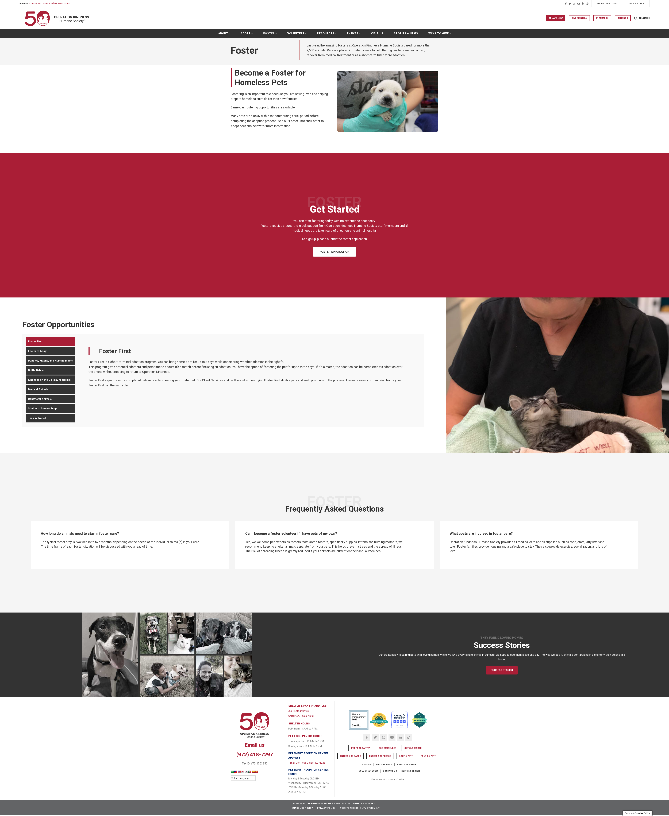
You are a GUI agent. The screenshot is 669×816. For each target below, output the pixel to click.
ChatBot (400, 779)
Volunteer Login (369, 771)
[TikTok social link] (587, 3)
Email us (255, 745)
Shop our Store (406, 765)
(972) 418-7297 (254, 754)
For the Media (384, 765)
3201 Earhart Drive (298, 710)
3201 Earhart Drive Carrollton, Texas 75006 (49, 3)
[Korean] (246, 771)
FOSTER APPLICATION (334, 251)
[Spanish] (253, 771)
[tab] (50, 341)
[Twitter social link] (570, 3)
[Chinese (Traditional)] (235, 771)
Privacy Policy (326, 808)
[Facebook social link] (566, 3)
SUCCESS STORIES (502, 670)
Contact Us (390, 771)
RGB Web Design (410, 771)
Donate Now (556, 18)
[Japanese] (242, 771)
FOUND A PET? (428, 756)
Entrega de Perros (380, 756)
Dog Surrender (387, 748)
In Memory (602, 18)
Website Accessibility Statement (360, 808)
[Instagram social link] (574, 3)
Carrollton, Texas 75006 (301, 716)
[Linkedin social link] (583, 3)
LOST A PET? (406, 756)
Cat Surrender (413, 748)
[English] (239, 771)
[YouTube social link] (578, 3)
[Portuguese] (249, 771)
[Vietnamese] (256, 771)
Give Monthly (579, 18)
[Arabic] (232, 771)
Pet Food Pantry (361, 748)
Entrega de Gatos (350, 756)
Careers (367, 765)
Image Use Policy (302, 808)
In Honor (622, 18)
